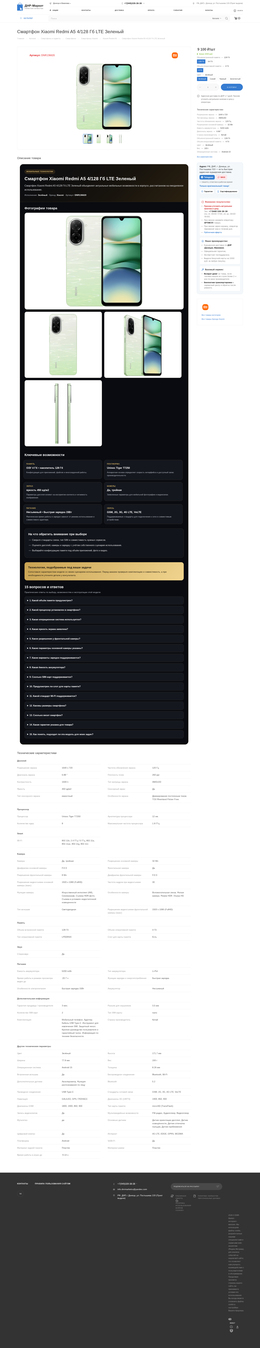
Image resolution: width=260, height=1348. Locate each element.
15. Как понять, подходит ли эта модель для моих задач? (61, 734)
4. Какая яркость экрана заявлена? (48, 629)
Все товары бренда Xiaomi (213, 319)
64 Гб (210, 61)
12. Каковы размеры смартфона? (47, 705)
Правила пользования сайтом (52, 1184)
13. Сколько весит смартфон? (46, 715)
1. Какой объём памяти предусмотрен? (51, 600)
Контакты (22, 1184)
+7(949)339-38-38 (133, 3)
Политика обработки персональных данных (209, 1197)
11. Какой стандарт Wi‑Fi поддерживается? (53, 696)
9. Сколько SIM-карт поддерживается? (50, 677)
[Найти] (226, 18)
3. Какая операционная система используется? (55, 619)
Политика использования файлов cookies (183, 1206)
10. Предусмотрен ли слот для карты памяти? (55, 686)
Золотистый (235, 79)
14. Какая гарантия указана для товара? (51, 724)
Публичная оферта (213, 232)
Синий (212, 79)
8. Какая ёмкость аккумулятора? (47, 667)
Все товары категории (211, 315)
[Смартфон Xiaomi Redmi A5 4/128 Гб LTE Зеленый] (104, 96)
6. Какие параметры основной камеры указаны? (56, 648)
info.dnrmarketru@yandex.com (132, 1189)
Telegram (208, 177)
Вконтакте (20, 1193)
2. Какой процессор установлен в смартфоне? (54, 610)
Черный (222, 79)
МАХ (223, 177)
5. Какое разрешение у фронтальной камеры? (54, 638)
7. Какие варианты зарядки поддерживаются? (55, 657)
